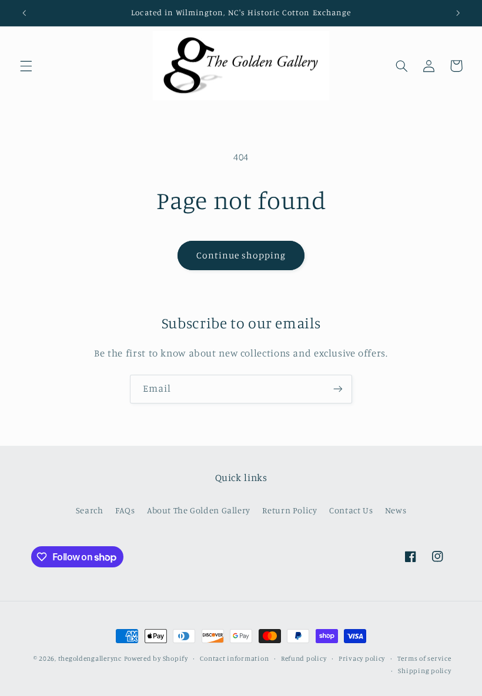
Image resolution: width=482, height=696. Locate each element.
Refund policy (304, 658)
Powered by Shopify (156, 658)
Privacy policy (362, 658)
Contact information (234, 658)
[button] (25, 65)
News (396, 510)
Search (89, 510)
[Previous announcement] (24, 13)
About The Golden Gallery (198, 510)
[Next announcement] (458, 13)
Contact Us (351, 510)
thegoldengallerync (90, 658)
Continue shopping (241, 255)
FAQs (125, 510)
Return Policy (289, 510)
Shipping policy (424, 671)
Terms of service (424, 658)
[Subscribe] (338, 389)
